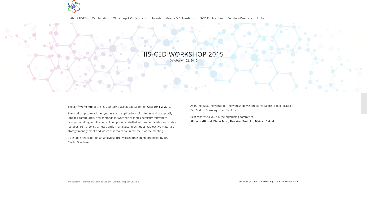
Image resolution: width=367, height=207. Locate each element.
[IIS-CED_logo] (74, 6)
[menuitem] (78, 18)
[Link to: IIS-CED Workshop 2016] (364, 103)
